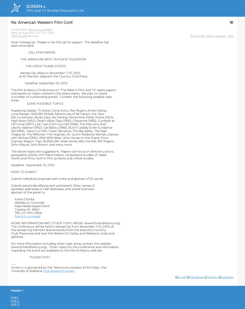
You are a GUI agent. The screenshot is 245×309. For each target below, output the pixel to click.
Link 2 (15, 301)
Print (231, 36)
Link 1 (14, 297)
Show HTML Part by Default (207, 36)
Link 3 (15, 304)
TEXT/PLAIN (19, 36)
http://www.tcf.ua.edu (59, 271)
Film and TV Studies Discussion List (55, 11)
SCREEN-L (36, 6)
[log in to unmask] (40, 29)
